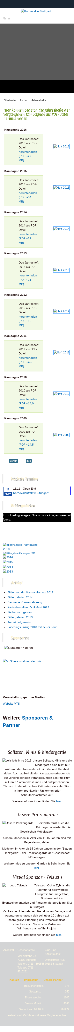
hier (58, 801)
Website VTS (11, 703)
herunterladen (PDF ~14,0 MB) (28, 403)
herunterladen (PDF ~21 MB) (28, 280)
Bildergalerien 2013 (20, 617)
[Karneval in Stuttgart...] (37, 11)
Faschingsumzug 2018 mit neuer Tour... (33, 627)
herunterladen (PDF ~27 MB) (28, 156)
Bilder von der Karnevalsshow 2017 (30, 592)
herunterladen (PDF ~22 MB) (28, 238)
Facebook (34, 3)
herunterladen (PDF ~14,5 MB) (28, 444)
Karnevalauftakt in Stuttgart (31, 492)
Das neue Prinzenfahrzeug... (26, 602)
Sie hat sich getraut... (21, 612)
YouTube (41, 3)
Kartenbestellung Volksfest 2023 (28, 607)
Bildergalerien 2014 (20, 597)
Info (29, 460)
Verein (13, 460)
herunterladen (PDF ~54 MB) (28, 197)
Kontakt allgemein (19, 622)
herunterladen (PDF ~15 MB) (28, 321)
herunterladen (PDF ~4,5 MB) (28, 362)
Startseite (10, 100)
